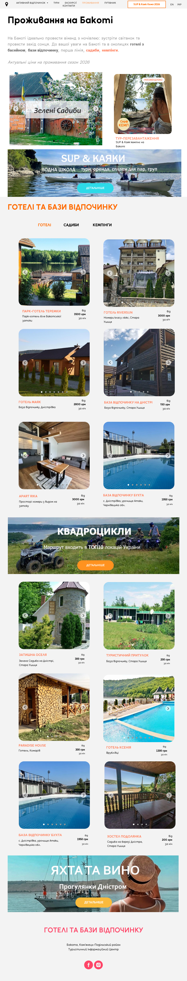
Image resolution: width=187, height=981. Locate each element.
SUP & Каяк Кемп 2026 (146, 4)
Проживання (90, 2)
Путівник (110, 2)
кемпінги (110, 50)
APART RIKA (28, 496)
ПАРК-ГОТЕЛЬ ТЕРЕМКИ (41, 311)
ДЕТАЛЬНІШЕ (95, 188)
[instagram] (98, 965)
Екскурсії (71, 2)
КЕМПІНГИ (102, 225)
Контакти (69, 5)
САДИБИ (71, 225)
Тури (56, 2)
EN (172, 4)
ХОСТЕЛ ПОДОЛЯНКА (124, 836)
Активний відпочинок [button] (31, 2)
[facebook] (88, 965)
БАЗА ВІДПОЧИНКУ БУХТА (40, 835)
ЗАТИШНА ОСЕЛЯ (33, 655)
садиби (92, 50)
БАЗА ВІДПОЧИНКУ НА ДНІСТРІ (128, 402)
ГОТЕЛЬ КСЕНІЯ (118, 747)
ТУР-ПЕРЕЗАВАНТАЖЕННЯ (137, 138)
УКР (179, 4)
